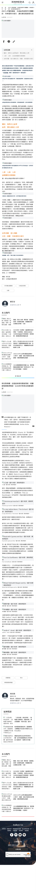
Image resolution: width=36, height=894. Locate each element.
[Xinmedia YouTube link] (20, 834)
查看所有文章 (14, 305)
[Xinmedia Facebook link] (11, 834)
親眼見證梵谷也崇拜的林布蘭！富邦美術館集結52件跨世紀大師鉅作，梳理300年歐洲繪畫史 (23, 738)
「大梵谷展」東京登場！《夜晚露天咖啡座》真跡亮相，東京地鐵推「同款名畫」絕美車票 (23, 720)
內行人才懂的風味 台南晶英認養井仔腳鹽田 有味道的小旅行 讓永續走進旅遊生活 (21, 8)
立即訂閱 (18, 849)
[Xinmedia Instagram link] (16, 834)
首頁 (2, 8)
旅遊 (5, 8)
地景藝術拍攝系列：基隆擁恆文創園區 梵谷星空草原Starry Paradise (23, 729)
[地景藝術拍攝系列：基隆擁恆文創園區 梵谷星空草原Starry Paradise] (8, 729)
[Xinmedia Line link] (24, 834)
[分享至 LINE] (9, 42)
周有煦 (4, 392)
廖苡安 (4, 17)
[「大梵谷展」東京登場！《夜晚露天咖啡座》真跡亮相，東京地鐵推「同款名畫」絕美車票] (8, 720)
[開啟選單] (2, 2)
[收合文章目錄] (32, 50)
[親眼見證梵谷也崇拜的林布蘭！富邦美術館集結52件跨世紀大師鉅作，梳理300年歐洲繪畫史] (8, 738)
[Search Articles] (30, 2)
